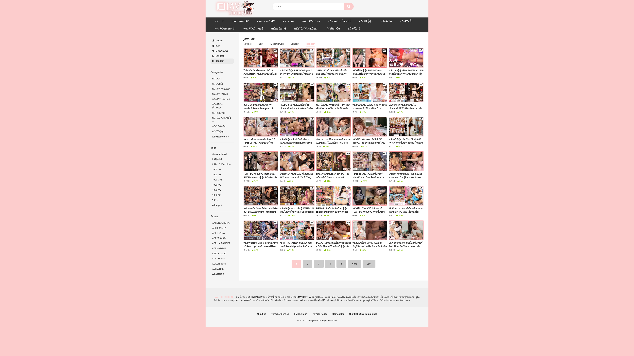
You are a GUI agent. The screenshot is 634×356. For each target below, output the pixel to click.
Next (354, 263)
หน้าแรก (219, 21)
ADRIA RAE (218, 268)
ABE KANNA (218, 233)
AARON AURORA (220, 223)
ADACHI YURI (219, 263)
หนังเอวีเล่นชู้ (278, 28)
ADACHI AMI (218, 258)
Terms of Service (280, 314)
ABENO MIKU (219, 248)
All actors (217, 274)
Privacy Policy (320, 314)
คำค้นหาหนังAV (266, 21)
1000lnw (216, 190)
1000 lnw (217, 174)
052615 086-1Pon (221, 164)
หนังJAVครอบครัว (224, 28)
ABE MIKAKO (219, 238)
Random (219, 61)
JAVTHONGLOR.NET (224, 297)
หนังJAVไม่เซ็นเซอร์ (339, 21)
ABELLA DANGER (221, 243)
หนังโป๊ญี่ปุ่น (365, 21)
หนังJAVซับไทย (311, 21)
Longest (219, 56)
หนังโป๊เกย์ (354, 28)
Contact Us (338, 314)
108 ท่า (215, 200)
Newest (219, 40)
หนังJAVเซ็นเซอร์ (253, 28)
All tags (216, 205)
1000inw (216, 184)
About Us (261, 314)
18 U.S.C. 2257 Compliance (363, 314)
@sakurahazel (219, 154)
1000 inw (217, 169)
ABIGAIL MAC (219, 253)
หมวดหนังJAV (240, 21)
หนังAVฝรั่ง (406, 21)
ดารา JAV (288, 21)
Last (369, 263)
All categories (219, 136)
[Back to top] (622, 346)
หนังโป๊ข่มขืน (332, 28)
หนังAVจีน (386, 21)
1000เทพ (216, 195)
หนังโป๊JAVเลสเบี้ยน (305, 28)
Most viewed (221, 50)
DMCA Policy (300, 314)
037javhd (217, 159)
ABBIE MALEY (219, 228)
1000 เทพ (217, 179)
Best (217, 45)
